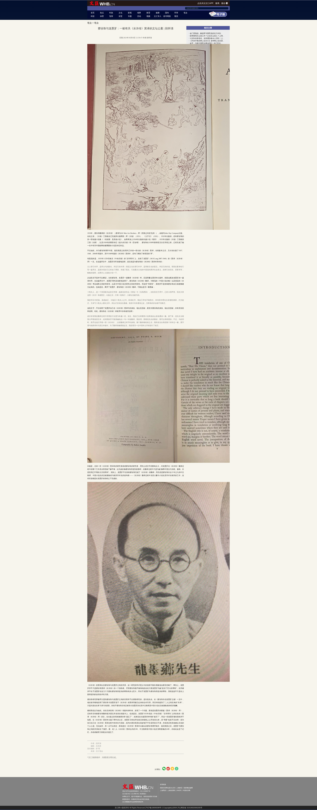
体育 (102, 16)
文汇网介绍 (135, 794)
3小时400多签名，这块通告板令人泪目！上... (207, 38)
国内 (167, 13)
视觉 (176, 16)
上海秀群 (163, 790)
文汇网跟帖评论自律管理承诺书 (132, 802)
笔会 (185, 13)
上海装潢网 (171, 790)
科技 (92, 16)
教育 (148, 13)
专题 (130, 16)
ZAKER (178, 790)
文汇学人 (157, 16)
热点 (102, 13)
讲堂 (120, 16)
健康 (157, 13)
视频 (148, 16)
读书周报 (167, 16)
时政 (111, 13)
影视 (130, 13)
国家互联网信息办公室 (167, 788)
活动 (139, 16)
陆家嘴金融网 (188, 788)
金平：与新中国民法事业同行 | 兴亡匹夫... (206, 43)
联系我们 (143, 794)
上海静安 (179, 788)
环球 (176, 13)
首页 (92, 13)
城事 (139, 13)
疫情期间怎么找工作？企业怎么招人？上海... (207, 36)
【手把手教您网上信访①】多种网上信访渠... (207, 41)
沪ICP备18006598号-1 (154, 808)
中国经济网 (186, 790)
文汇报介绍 (126, 794)
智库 (111, 16)
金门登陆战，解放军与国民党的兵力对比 (205, 33)
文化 (120, 13)
